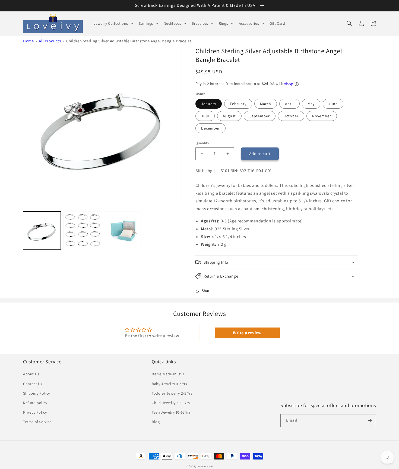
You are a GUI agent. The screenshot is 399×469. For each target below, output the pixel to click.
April (289, 103)
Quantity (202, 143)
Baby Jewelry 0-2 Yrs (169, 383)
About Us (31, 374)
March (265, 103)
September (259, 116)
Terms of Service (37, 421)
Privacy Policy (35, 412)
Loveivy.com (205, 466)
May (311, 103)
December (210, 128)
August (229, 116)
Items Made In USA (168, 374)
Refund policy (35, 402)
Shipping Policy (36, 393)
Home (28, 40)
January (208, 103)
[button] (112, 23)
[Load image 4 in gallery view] (123, 230)
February (238, 103)
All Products (50, 40)
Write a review (247, 333)
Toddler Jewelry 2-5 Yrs (172, 393)
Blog (156, 421)
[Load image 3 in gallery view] (82, 230)
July (205, 116)
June (333, 103)
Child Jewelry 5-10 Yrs (171, 402)
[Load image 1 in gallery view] (42, 230)
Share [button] (207, 290)
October (291, 116)
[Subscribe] (370, 420)
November (321, 116)
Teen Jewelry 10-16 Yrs (171, 412)
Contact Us (32, 383)
